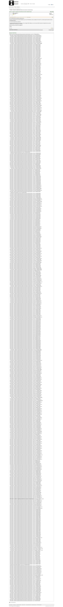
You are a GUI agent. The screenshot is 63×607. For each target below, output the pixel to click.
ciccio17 (34, 310)
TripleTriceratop (35, 508)
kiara (34, 299)
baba (34, 214)
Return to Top (23, 604)
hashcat (22, 3)
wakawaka (35, 269)
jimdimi (34, 576)
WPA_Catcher (15, 13)
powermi (34, 320)
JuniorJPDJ (34, 186)
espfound (34, 267)
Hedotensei (34, 41)
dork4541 (34, 590)
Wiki (28, 3)
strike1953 (35, 105)
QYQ (33, 57)
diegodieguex (34, 198)
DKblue (35, 77)
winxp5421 (34, 35)
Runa (33, 579)
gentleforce (35, 466)
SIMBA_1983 (34, 279)
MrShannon (34, 90)
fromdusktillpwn (35, 547)
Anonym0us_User (35, 400)
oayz (33, 552)
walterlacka (35, 43)
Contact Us (14, 604)
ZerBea (34, 38)
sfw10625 (34, 176)
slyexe (34, 121)
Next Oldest (11, 29)
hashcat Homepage (18, 604)
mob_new (34, 115)
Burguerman (35, 360)
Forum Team (10, 604)
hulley (34, 153)
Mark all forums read (34, 604)
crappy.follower (35, 537)
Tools (31, 3)
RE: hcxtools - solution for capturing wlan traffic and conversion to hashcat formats (21, 35)
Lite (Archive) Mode (28, 604)
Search (50, 4)
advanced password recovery (16, 3)
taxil (33, 219)
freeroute (35, 36)
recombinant (34, 278)
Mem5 (34, 337)
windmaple (35, 98)
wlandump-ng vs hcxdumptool (14, 192)
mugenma (34, 474)
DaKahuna (35, 58)
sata (34, 61)
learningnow (34, 566)
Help (52, 4)
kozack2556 (34, 505)
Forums (25, 3)
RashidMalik (35, 74)
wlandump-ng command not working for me (16, 152)
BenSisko (35, 302)
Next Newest (15, 29)
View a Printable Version (13, 602)
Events (33, 3)
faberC (34, 65)
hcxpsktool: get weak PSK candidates (15, 564)
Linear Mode (52, 11)
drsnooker (34, 580)
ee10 (33, 149)
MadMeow (34, 275)
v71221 (34, 560)
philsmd (34, 420)
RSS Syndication (39, 604)
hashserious (34, 568)
